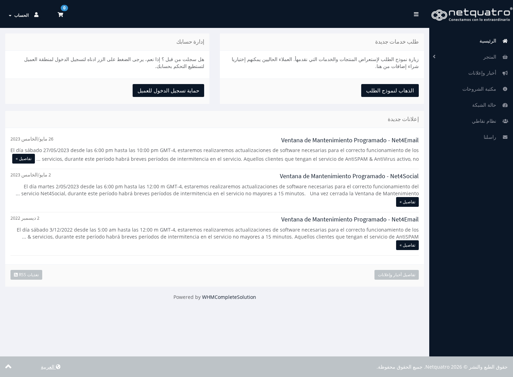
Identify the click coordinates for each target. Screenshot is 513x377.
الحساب (20, 15)
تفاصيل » (23, 158)
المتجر (491, 56)
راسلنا (491, 137)
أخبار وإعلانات (483, 72)
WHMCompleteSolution (229, 297)
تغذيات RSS (28, 275)
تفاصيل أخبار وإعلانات (396, 275)
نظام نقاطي (485, 121)
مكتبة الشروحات (480, 88)
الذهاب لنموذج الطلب (390, 90)
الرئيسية (489, 40)
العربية (48, 366)
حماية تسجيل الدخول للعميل (168, 90)
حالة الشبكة (485, 104)
